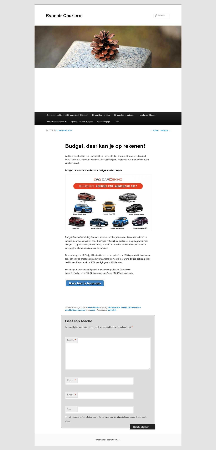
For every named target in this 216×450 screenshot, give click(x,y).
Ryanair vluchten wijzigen (82, 121)
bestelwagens (114, 307)
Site (69, 409)
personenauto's (134, 307)
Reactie (71, 340)
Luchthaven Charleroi (147, 115)
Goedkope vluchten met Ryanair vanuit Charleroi (67, 115)
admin (93, 310)
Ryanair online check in (56, 121)
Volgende (165, 130)
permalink (112, 310)
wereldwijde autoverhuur (75, 310)
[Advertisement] (108, 89)
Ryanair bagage (103, 121)
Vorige (154, 130)
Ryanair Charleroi (64, 15)
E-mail (71, 394)
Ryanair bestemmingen (124, 115)
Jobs (117, 121)
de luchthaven (93, 307)
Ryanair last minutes (101, 115)
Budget (124, 307)
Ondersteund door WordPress (108, 439)
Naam (71, 380)
